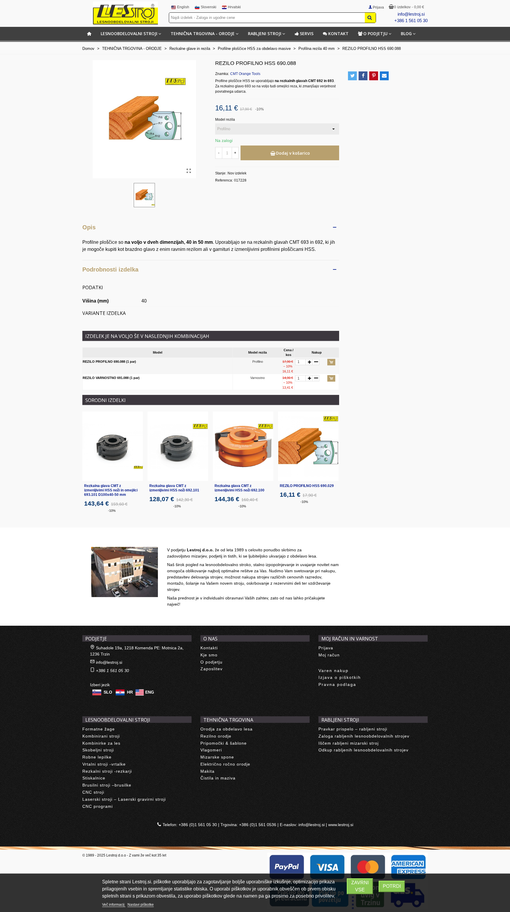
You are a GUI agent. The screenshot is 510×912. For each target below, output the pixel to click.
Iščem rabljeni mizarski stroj (348, 743)
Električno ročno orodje (225, 764)
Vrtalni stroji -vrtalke (104, 764)
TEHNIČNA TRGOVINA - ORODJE (203, 33)
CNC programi (97, 806)
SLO (108, 692)
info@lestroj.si (411, 14)
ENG (149, 692)
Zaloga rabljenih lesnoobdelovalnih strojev (363, 736)
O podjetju (375, 33)
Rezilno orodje (215, 736)
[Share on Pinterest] (373, 75)
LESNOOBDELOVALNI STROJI (129, 33)
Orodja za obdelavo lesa (226, 729)
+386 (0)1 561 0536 (257, 824)
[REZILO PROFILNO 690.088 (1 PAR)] (188, 170)
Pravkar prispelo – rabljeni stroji (352, 729)
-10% (112, 510)
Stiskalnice (93, 778)
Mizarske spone (217, 757)
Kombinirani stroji (101, 736)
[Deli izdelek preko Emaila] (384, 75)
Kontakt (338, 33)
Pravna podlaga (337, 684)
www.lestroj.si (340, 824)
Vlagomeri (211, 750)
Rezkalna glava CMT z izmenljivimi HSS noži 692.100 (239, 488)
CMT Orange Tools (245, 74)
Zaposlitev (211, 668)
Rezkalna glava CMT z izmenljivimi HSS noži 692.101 (174, 488)
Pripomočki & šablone (223, 743)
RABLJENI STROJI (264, 33)
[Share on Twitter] (352, 75)
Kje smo (209, 655)
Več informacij (113, 905)
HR (130, 692)
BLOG (406, 33)
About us (97, 540)
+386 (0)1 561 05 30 (198, 824)
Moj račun (329, 655)
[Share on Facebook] (363, 75)
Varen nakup (333, 670)
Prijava (325, 647)
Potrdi (392, 886)
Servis (306, 33)
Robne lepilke (97, 757)
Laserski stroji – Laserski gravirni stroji (124, 799)
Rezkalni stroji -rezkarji (107, 771)
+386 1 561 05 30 (411, 20)
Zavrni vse (360, 886)
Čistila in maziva (218, 778)
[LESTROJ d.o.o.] (125, 12)
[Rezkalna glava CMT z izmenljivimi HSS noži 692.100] (243, 445)
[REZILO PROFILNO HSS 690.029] (308, 445)
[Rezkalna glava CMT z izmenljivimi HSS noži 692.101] (178, 445)
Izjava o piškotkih (339, 677)
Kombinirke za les (101, 743)
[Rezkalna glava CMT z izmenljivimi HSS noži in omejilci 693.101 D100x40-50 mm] (112, 445)
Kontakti (209, 647)
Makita (207, 771)
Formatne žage (98, 729)
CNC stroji (93, 792)
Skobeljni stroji (98, 750)
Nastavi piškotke (141, 905)
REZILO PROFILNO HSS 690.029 (307, 486)
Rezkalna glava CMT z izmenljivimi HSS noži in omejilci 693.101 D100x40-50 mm (111, 490)
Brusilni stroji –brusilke (106, 785)
